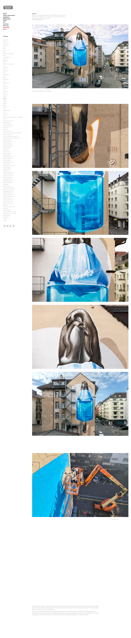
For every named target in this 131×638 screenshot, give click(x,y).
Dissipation (5, 71)
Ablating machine (7, 167)
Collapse (5, 100)
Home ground (6, 127)
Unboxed (5, 58)
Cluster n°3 (5, 113)
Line (4, 89)
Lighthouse (5, 205)
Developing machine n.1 (8, 172)
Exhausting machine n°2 (8, 156)
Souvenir (5, 41)
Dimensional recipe (7, 143)
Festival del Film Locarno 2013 (9, 211)
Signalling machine (7, 169)
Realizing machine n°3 (8, 141)
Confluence (5, 43)
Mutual (4, 62)
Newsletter (6, 27)
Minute (4, 77)
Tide (4, 108)
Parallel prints (6, 74)
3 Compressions (6, 151)
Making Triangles (6, 215)
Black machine (6, 170)
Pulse (4, 48)
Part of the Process (7, 210)
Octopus (5, 220)
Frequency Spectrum (7, 182)
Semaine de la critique (8, 126)
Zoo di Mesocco (6, 57)
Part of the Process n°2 (8, 201)
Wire (4, 72)
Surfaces (5, 96)
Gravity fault (5, 79)
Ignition (4, 98)
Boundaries (5, 67)
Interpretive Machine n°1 (8, 194)
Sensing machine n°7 (7, 131)
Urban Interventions (9, 15)
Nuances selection (7, 124)
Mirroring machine (7, 153)
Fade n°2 (5, 95)
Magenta (5, 218)
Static (4, 52)
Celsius (4, 115)
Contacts (6, 24)
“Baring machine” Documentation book (11, 138)
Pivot (4, 50)
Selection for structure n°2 (8, 196)
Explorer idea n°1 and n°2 (8, 189)
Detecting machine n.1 (8, 174)
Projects (5, 36)
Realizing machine (7, 155)
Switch (4, 55)
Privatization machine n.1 (8, 175)
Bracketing (5, 91)
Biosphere (5, 60)
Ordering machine (7, 160)
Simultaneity (5, 184)
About (5, 14)
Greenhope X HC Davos (8, 53)
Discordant (5, 150)
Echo (4, 46)
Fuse (4, 81)
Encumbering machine (8, 144)
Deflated (5, 107)
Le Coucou (5, 208)
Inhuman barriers (6, 163)
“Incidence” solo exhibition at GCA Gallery (12, 132)
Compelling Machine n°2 (8, 191)
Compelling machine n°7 (8, 162)
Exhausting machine (7, 158)
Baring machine (6, 148)
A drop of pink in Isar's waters (9, 213)
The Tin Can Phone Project (9, 206)
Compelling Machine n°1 (8, 193)
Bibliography (7, 19)
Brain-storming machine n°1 (9, 187)
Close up (5, 101)
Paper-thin (5, 40)
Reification (5, 129)
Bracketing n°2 (6, 83)
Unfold (4, 76)
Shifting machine (6, 110)
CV (4, 22)
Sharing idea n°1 (6, 186)
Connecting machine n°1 (8, 199)
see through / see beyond (9, 165)
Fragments (5, 88)
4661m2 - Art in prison (8, 203)
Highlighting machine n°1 (8, 181)
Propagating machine (7, 146)
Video (5, 20)
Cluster (4, 119)
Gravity (4, 93)
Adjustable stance (7, 122)
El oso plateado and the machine (10, 136)
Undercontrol (6, 217)
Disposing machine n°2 (8, 120)
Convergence (6, 45)
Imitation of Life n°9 (7, 198)
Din (4, 65)
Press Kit (6, 26)
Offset (4, 105)
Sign (4, 84)
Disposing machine (7, 139)
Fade (4, 112)
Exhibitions (6, 17)
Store (4, 29)
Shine (4, 69)
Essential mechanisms (8, 177)
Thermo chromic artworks (8, 64)
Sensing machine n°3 (7, 134)
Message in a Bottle (7, 179)
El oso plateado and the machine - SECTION (12, 117)
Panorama (5, 86)
